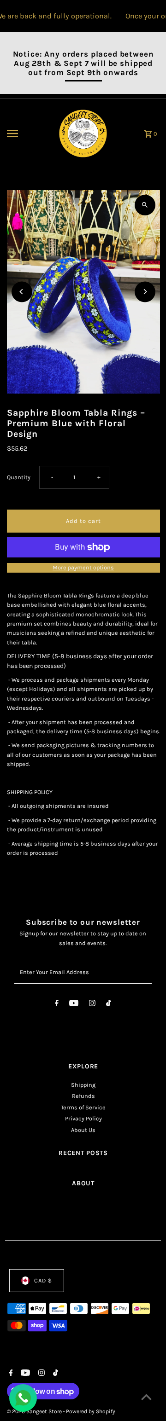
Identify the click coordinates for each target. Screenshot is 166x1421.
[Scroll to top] (146, 1396)
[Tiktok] (108, 1004)
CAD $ (43, 1280)
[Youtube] (73, 1004)
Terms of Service (83, 1107)
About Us (83, 1129)
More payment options (83, 567)
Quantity (18, 477)
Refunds (83, 1095)
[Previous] (22, 291)
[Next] (145, 291)
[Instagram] (92, 1004)
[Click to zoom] (145, 205)
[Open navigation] (27, 133)
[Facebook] (57, 1004)
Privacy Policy (83, 1118)
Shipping (83, 1084)
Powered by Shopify (90, 1411)
